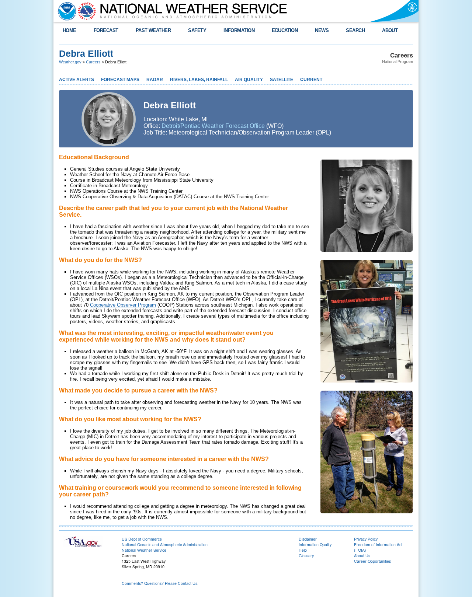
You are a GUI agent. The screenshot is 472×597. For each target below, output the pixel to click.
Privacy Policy (366, 539)
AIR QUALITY (249, 79)
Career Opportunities (372, 561)
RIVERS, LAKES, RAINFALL (199, 79)
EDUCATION (285, 30)
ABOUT (390, 30)
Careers (93, 62)
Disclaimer (308, 539)
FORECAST (106, 30)
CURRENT (311, 79)
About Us (362, 555)
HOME (69, 30)
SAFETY (197, 30)
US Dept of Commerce (142, 539)
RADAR (154, 79)
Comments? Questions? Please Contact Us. (160, 583)
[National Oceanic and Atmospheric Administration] (65, 11)
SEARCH (355, 30)
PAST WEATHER (153, 30)
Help (303, 550)
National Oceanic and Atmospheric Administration (165, 544)
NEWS (322, 30)
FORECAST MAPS (120, 79)
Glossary (306, 555)
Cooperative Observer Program (123, 305)
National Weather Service (144, 550)
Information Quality (315, 544)
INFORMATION (238, 30)
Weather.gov (70, 62)
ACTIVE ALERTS (76, 79)
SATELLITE (281, 79)
